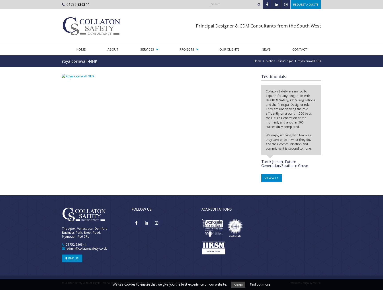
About (112, 49)
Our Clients (229, 49)
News (266, 49)
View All (271, 178)
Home (81, 49)
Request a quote (305, 4)
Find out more (260, 284)
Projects (186, 49)
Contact (299, 49)
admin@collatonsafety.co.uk (86, 248)
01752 (77, 4)
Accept (238, 285)
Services (147, 49)
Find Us (73, 258)
